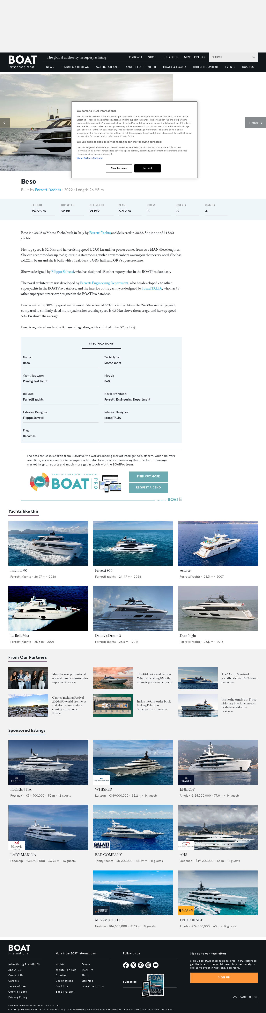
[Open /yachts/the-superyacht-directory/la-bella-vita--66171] (48, 608)
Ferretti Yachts (48, 189)
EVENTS (230, 67)
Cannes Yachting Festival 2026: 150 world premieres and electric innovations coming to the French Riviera (69, 705)
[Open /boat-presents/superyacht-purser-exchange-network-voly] (28, 678)
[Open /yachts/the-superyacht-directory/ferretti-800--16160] (133, 543)
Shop (85, 975)
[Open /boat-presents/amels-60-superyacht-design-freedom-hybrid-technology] (198, 705)
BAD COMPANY (108, 854)
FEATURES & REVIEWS (75, 67)
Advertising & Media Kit (24, 964)
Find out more (148, 476)
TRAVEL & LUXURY (174, 67)
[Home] (25, 62)
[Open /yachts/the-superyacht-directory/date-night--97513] (218, 608)
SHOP (152, 57)
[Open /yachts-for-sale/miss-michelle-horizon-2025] (133, 892)
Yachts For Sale (66, 970)
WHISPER (103, 789)
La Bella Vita (19, 635)
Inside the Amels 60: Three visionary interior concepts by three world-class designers (239, 705)
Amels (184, 795)
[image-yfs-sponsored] (16, 784)
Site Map (87, 980)
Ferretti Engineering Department (104, 283)
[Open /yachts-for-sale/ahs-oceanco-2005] (218, 827)
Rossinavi (16, 795)
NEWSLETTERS (194, 57)
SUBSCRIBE (170, 57)
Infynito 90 (18, 570)
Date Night (188, 635)
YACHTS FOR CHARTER (141, 67)
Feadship (16, 861)
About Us (14, 970)
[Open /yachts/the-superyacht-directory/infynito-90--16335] (48, 543)
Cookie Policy (17, 991)
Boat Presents (65, 991)
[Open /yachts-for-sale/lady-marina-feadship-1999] (48, 827)
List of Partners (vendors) (89, 158)
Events (86, 964)
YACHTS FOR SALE (107, 67)
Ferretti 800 (104, 570)
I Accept (147, 168)
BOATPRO (248, 67)
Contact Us (16, 975)
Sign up (224, 977)
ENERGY (187, 789)
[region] (134, 139)
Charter (61, 975)
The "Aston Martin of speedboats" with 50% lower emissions (240, 678)
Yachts (60, 964)
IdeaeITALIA (152, 288)
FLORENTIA (20, 789)
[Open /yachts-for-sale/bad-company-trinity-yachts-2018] (133, 827)
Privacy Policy (17, 997)
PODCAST (135, 57)
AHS (183, 854)
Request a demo (148, 487)
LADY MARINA (23, 854)
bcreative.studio (93, 986)
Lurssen (100, 795)
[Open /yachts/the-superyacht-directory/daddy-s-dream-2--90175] (133, 608)
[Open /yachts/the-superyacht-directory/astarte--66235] (218, 543)
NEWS (50, 67)
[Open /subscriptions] (149, 986)
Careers (13, 980)
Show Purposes (119, 168)
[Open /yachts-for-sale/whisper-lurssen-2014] (133, 762)
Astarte (185, 570)
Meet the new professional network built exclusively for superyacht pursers (70, 678)
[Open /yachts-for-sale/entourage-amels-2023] (218, 892)
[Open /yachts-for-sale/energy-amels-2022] (218, 762)
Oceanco (186, 861)
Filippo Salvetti (62, 271)
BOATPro (87, 970)
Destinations (64, 980)
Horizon (100, 926)
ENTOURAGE (191, 920)
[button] (5, 123)
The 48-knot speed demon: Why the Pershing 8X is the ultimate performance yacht (154, 678)
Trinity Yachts (104, 861)
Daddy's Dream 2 (108, 635)
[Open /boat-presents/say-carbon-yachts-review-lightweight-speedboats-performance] (198, 678)
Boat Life (62, 986)
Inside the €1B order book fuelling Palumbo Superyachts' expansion (154, 705)
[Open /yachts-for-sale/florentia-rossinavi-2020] (48, 762)
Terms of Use (17, 986)
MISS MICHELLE (109, 920)
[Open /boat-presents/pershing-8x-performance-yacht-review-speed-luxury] (113, 678)
